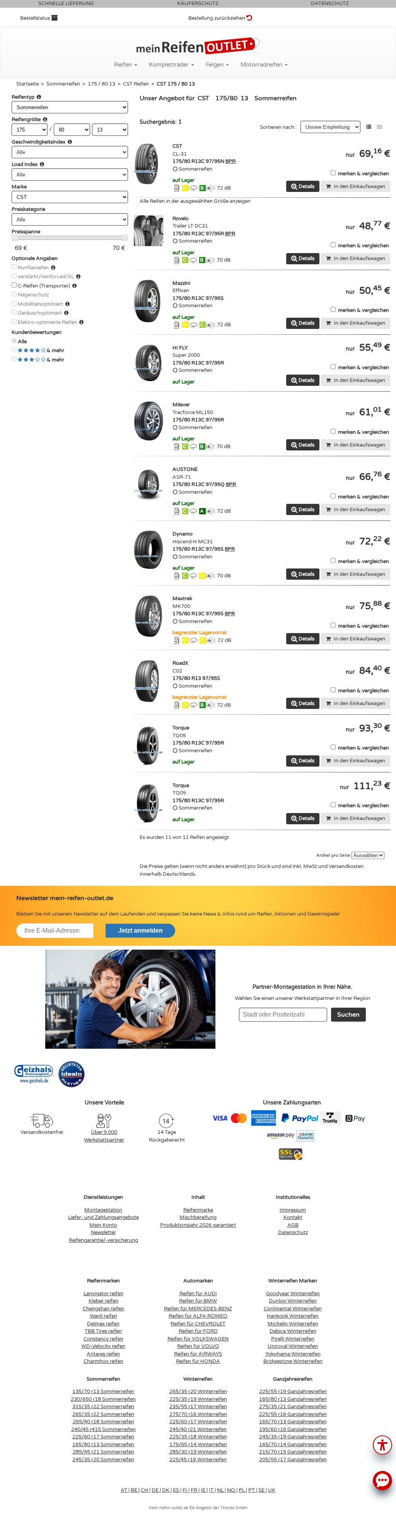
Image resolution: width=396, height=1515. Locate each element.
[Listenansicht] (369, 127)
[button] (382, 1444)
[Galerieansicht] (379, 127)
